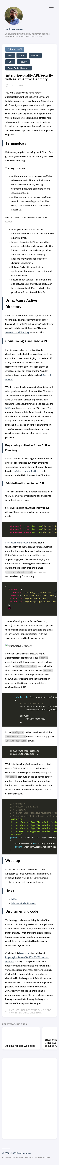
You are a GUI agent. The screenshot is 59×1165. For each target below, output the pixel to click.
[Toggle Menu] (51, 7)
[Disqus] (29, 1098)
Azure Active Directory (18, 68)
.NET (10, 55)
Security (23, 61)
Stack (32, 1157)
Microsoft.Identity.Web (17, 542)
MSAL (8, 407)
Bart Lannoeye (14, 29)
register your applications (26, 471)
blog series (25, 953)
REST (10, 61)
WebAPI (35, 55)
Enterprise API (15, 49)
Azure (22, 55)
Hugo (12, 1157)
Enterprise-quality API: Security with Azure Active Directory (29, 77)
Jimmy (47, 1157)
